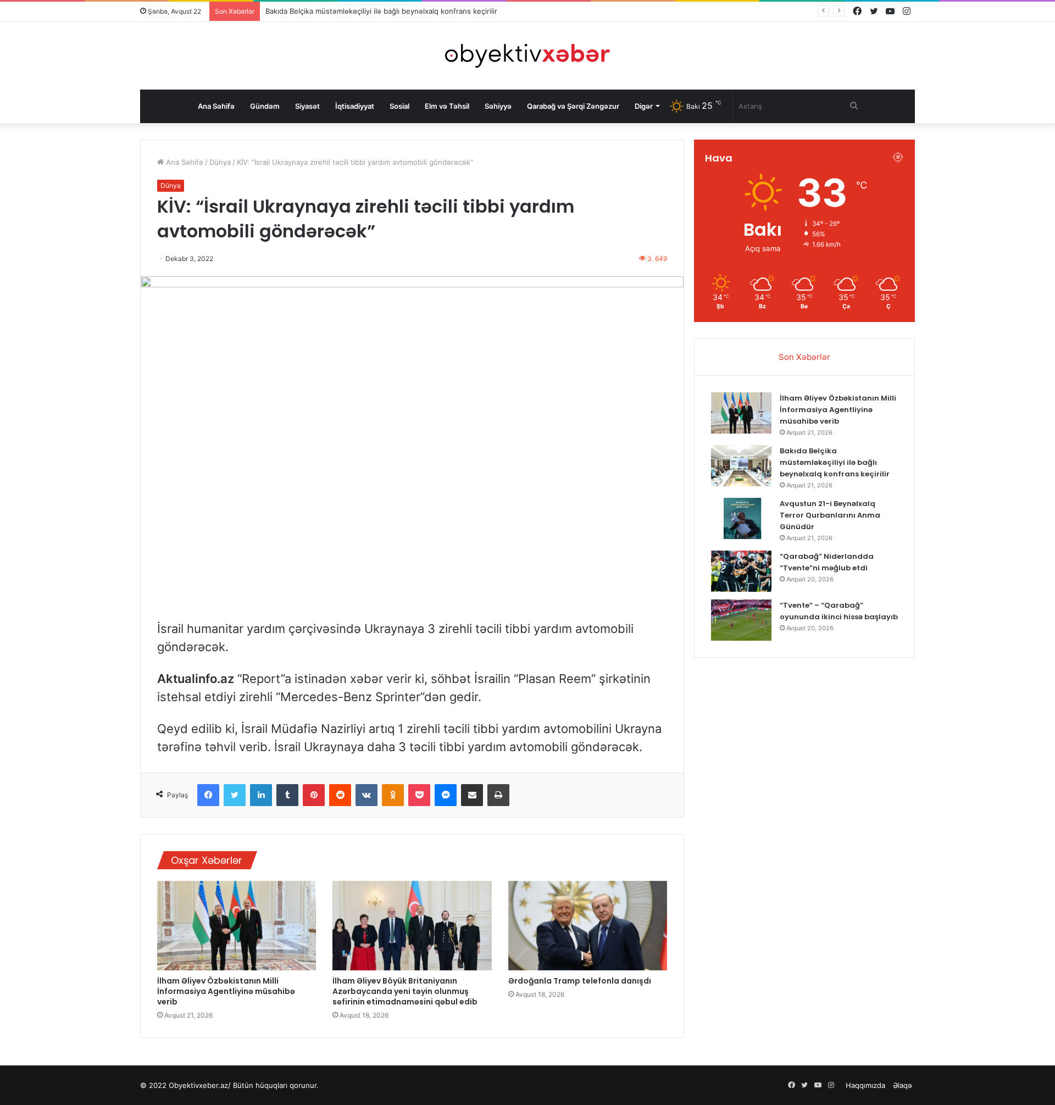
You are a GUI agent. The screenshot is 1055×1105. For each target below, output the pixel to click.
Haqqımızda (865, 1085)
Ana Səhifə (216, 106)
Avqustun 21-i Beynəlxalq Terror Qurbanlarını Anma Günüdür (830, 515)
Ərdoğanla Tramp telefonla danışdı (579, 980)
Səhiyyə (498, 106)
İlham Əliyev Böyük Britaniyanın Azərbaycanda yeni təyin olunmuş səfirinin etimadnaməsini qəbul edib (404, 991)
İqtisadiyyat (354, 106)
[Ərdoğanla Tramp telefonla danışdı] (587, 925)
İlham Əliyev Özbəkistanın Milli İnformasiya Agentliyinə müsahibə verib (226, 991)
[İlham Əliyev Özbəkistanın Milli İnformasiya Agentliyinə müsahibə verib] (236, 925)
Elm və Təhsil (447, 106)
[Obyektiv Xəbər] (527, 56)
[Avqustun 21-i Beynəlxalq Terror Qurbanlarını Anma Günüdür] (741, 518)
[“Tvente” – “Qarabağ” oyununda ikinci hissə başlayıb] (741, 620)
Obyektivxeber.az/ (200, 1085)
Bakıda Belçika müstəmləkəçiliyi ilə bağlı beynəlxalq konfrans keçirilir (381, 11)
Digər (644, 106)
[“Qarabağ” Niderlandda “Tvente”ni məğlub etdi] (741, 571)
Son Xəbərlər (804, 357)
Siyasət (307, 106)
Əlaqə (902, 1085)
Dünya (220, 162)
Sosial (399, 106)
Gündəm (265, 106)
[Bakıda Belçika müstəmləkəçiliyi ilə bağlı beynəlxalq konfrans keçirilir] (741, 465)
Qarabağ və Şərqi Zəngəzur (573, 106)
